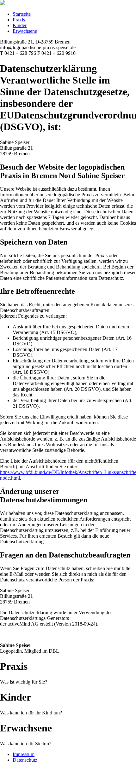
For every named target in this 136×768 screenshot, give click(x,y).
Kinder (20, 25)
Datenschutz (25, 760)
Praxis (19, 19)
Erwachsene (25, 31)
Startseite (22, 14)
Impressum (23, 754)
